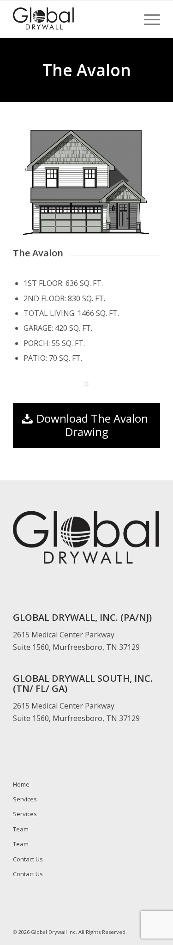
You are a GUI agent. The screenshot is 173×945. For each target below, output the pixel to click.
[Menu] (147, 18)
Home (21, 784)
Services (25, 799)
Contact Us (28, 859)
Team (21, 829)
